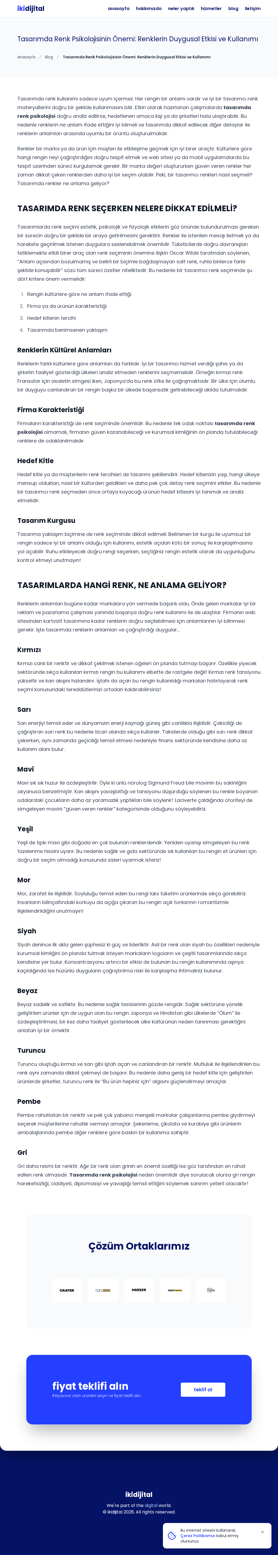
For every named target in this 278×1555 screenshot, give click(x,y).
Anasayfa (26, 57)
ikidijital (139, 1494)
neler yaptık (181, 8)
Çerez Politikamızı (198, 1535)
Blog (49, 57)
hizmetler (211, 8)
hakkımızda (149, 8)
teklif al (203, 1389)
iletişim (253, 8)
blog (233, 8)
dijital (31, 8)
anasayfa (118, 8)
